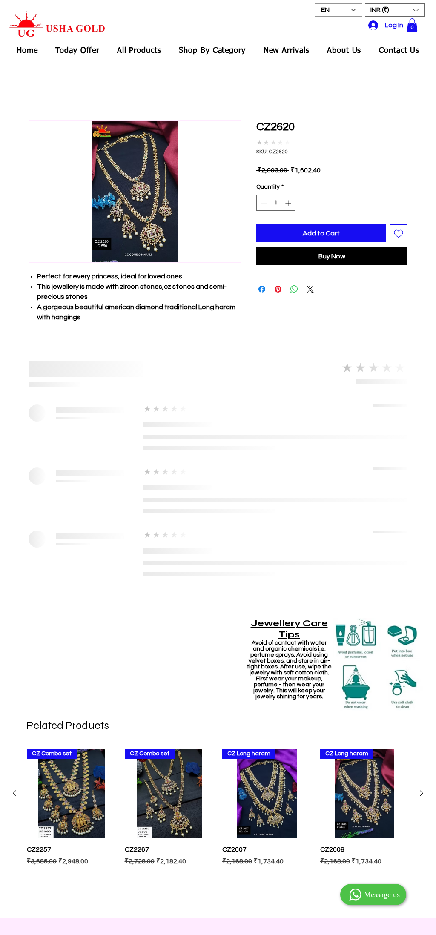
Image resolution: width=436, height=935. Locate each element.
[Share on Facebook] (262, 283)
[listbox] (395, 10)
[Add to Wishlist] (398, 227)
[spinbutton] (276, 196)
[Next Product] (421, 518)
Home (38, 90)
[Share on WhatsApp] (294, 283)
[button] (395, 10)
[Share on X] (310, 283)
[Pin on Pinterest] (278, 283)
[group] (218, 554)
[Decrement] (263, 196)
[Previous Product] (14, 518)
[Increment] (289, 196)
